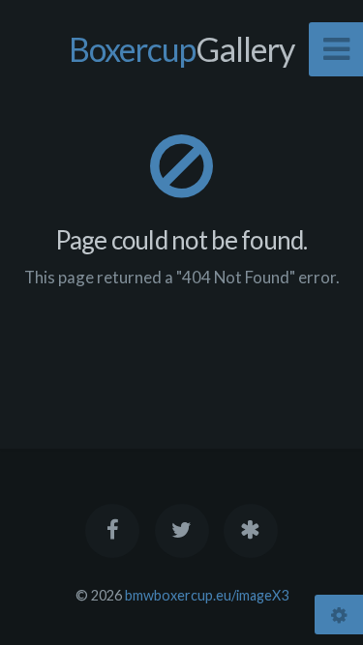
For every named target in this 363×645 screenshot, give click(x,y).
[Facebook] (112, 531)
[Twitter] (181, 531)
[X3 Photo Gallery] (251, 531)
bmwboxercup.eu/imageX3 (206, 595)
